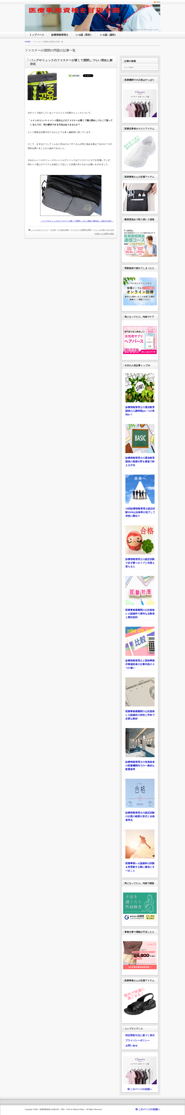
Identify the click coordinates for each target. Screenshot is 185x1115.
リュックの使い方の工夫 (103, 230)
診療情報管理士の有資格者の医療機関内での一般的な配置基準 (140, 766)
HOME (27, 42)
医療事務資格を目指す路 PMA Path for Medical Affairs (62, 1109)
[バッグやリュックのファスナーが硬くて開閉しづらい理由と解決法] (43, 100)
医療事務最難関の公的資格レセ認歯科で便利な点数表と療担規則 (140, 614)
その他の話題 (63, 230)
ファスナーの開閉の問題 (81, 230)
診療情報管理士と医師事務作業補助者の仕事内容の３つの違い (140, 664)
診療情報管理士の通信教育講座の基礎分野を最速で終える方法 (140, 461)
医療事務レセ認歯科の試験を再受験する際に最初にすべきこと (140, 867)
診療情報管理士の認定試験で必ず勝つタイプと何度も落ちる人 (140, 563)
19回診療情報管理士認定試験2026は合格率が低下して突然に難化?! (140, 512)
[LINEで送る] (74, 76)
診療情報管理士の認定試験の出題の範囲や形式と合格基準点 (140, 816)
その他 (53, 230)
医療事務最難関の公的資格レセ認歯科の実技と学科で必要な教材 (140, 715)
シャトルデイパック (39, 230)
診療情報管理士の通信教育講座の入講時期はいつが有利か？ (140, 411)
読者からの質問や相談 (104, 234)
